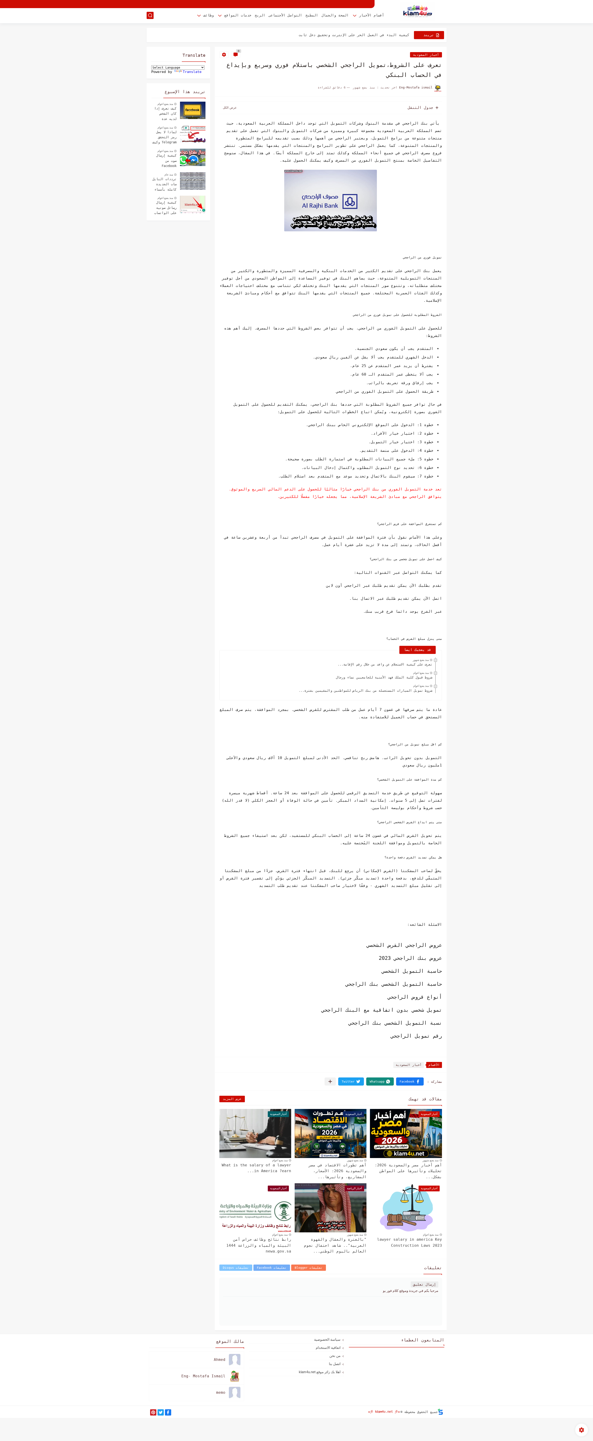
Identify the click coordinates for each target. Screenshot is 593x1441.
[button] (410, 1081)
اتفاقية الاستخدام (328, 1348)
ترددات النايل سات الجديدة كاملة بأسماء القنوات (164, 184)
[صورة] (192, 110)
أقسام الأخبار (371, 15)
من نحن (335, 1356)
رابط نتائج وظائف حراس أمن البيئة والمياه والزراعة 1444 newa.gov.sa (258, 1245)
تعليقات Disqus (236, 1267)
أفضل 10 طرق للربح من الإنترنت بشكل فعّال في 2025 (361, 35)
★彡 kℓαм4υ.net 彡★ (384, 1411)
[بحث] (150, 15)
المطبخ (312, 15)
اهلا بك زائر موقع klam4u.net (320, 1372)
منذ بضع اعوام (421, 673)
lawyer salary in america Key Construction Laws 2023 (409, 1242)
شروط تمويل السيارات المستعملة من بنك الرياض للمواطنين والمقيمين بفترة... (365, 690)
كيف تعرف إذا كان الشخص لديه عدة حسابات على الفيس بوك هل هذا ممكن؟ (165, 114)
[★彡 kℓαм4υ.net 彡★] (417, 11)
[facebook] (168, 1412)
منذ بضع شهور (421, 660)
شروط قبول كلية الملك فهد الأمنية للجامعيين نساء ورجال (384, 677)
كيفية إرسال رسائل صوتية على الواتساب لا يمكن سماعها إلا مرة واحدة (164, 208)
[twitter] (161, 1412)
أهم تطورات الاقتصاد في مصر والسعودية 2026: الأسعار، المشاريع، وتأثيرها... (337, 1171)
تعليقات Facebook (272, 1267)
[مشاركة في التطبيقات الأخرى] (330, 1081)
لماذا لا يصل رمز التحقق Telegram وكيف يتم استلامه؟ (164, 137)
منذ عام (168, 174)
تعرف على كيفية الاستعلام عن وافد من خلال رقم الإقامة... (385, 664)
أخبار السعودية (426, 55)
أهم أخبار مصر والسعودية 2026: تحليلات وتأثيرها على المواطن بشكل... (408, 1171)
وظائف (208, 15)
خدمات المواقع (237, 15)
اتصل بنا (335, 1364)
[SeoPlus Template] (440, 1412)
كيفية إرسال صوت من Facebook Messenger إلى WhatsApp (164, 161)
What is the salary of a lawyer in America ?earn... (256, 1168)
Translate (192, 72)
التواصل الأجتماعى (285, 15)
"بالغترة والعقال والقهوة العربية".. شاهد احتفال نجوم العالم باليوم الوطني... (335, 1245)
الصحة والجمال (335, 15)
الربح (260, 15)
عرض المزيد (232, 1099)
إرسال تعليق (424, 1284)
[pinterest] (153, 1412)
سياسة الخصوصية (327, 1339)
